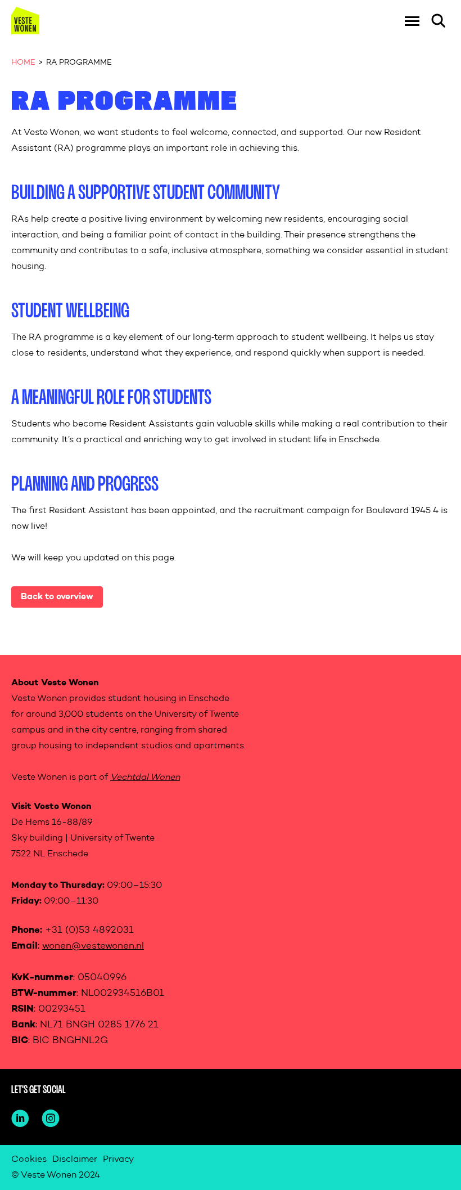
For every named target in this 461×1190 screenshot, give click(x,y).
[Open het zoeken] (438, 21)
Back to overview (57, 596)
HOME (23, 62)
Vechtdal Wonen (145, 777)
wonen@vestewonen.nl (93, 946)
